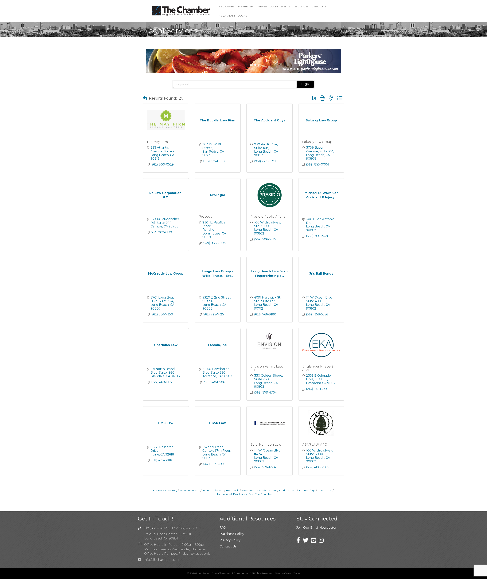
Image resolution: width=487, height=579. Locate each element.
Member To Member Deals (259, 490)
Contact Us (325, 490)
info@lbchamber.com (161, 560)
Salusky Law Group (317, 142)
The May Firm (157, 142)
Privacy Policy (230, 540)
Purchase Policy (232, 534)
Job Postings (307, 490)
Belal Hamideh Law (265, 444)
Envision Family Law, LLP (266, 368)
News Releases (190, 490)
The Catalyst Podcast (232, 15)
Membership (246, 6)
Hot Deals (232, 490)
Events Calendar (213, 490)
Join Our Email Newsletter (316, 527)
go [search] (307, 84)
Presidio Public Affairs (267, 216)
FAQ (223, 527)
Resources (301, 6)
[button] (145, 98)
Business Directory (165, 490)
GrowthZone (292, 573)
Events (285, 6)
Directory (318, 6)
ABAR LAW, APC (314, 444)
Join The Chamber (261, 494)
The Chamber (226, 6)
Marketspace (287, 490)
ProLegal (206, 216)
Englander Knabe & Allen (317, 368)
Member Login (268, 6)
